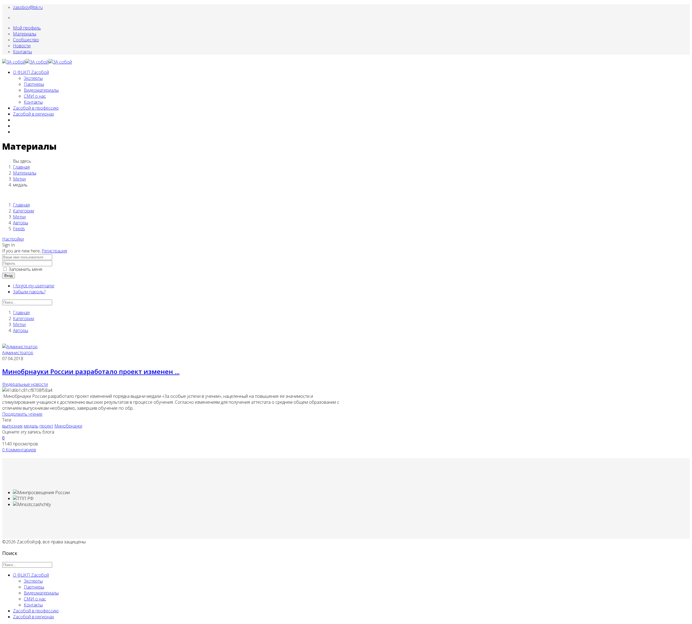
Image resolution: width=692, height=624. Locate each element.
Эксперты (33, 78)
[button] (13, 239)
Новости (22, 46)
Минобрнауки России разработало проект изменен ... (90, 371)
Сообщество (26, 40)
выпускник (12, 426)
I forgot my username (33, 286)
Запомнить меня (25, 269)
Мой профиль (27, 28)
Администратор (17, 353)
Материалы (24, 34)
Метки (19, 179)
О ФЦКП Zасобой (31, 72)
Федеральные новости (25, 384)
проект (46, 426)
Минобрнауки (68, 426)
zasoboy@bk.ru (28, 7)
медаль (31, 426)
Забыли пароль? (29, 292)
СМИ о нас (35, 96)
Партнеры (34, 84)
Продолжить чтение (22, 414)
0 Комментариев (19, 450)
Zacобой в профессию (36, 108)
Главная (21, 167)
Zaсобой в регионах (33, 114)
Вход (8, 276)
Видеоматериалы (41, 90)
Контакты (22, 52)
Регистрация (54, 251)
